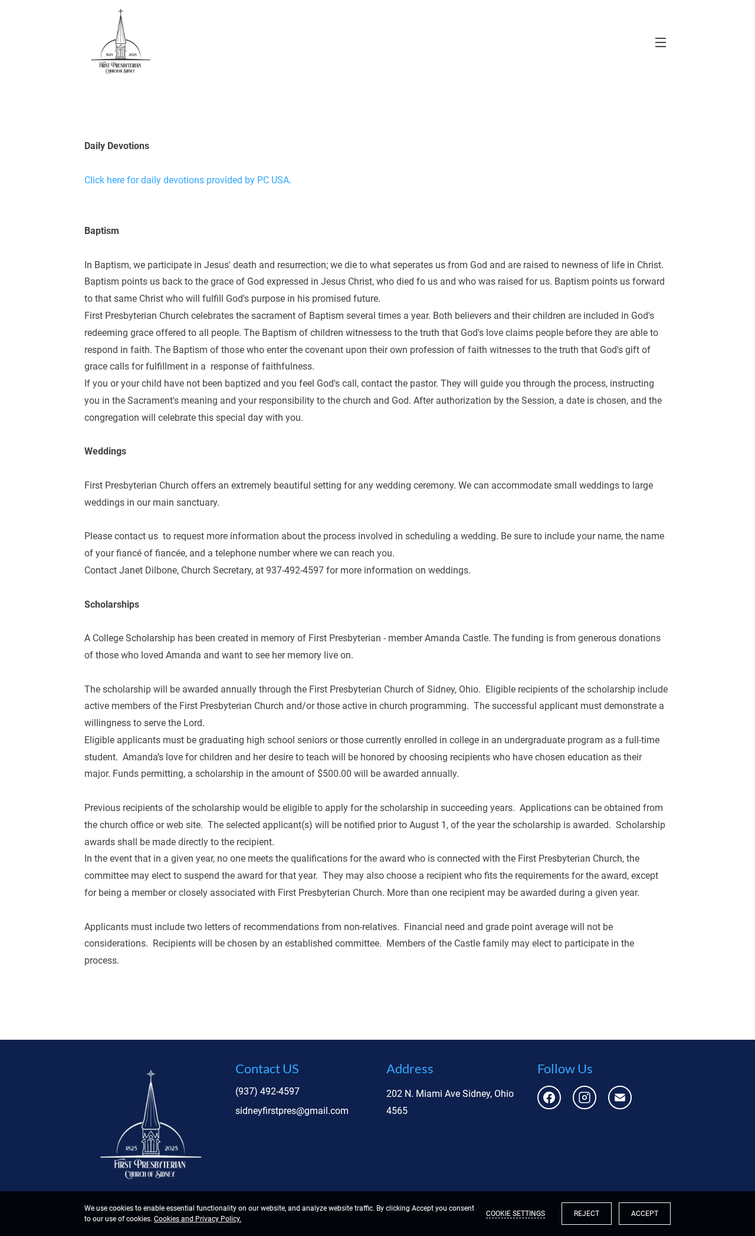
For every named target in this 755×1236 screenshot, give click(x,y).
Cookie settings (515, 1213)
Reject (586, 1213)
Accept (644, 1213)
